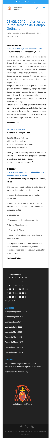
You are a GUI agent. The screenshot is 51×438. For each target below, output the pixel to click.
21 (20, 293)
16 (26, 289)
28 (20, 296)
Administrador (14, 33)
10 (6, 289)
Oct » (13, 300)
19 (13, 293)
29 (23, 296)
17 (6, 293)
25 (10, 296)
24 (6, 296)
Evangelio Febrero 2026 (14, 347)
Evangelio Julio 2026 (13, 321)
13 (16, 289)
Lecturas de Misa (13, 36)
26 (13, 296)
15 (23, 289)
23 (26, 293)
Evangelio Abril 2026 (13, 337)
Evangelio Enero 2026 (14, 352)
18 (10, 293)
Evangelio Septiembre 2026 (16, 311)
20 (16, 293)
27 (16, 296)
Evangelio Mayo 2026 (13, 331)
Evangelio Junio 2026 (13, 326)
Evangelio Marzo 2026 (14, 342)
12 (13, 289)
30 (26, 296)
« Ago (7, 300)
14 (20, 289)
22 (23, 293)
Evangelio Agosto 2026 (14, 316)
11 (10, 289)
